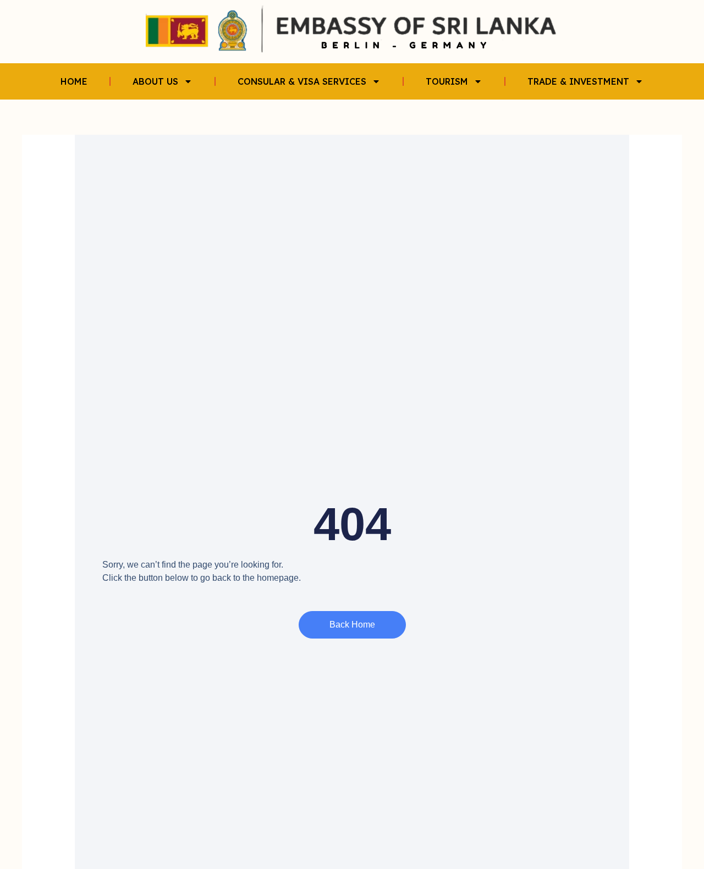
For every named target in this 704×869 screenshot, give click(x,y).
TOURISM (447, 81)
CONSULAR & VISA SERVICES (302, 81)
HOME (74, 81)
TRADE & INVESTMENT (578, 81)
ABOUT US (155, 81)
